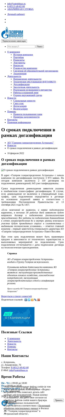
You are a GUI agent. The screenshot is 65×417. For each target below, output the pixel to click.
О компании (13, 52)
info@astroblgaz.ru (16, 3)
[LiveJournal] (35, 300)
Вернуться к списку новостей (16, 296)
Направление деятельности (27, 79)
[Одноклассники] (32, 300)
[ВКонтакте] (26, 300)
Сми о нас (18, 103)
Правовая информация (19, 122)
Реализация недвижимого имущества (32, 90)
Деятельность (14, 76)
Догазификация (21, 84)
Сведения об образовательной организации (35, 71)
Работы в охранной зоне (25, 92)
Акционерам (19, 73)
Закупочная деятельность (26, 87)
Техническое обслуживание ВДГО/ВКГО (34, 81)
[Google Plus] (38, 300)
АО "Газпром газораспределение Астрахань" (30, 142)
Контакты (12, 119)
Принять (59, 400)
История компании (23, 54)
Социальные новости (24, 100)
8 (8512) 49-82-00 (16, 6)
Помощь (11, 111)
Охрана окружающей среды (27, 95)
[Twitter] (29, 300)
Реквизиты (18, 60)
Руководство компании (25, 68)
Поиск (39, 46)
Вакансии (18, 65)
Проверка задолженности (26, 117)
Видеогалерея (20, 109)
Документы (19, 62)
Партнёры (18, 57)
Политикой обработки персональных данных (27, 407)
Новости (11, 98)
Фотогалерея (19, 106)
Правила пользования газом (27, 114)
